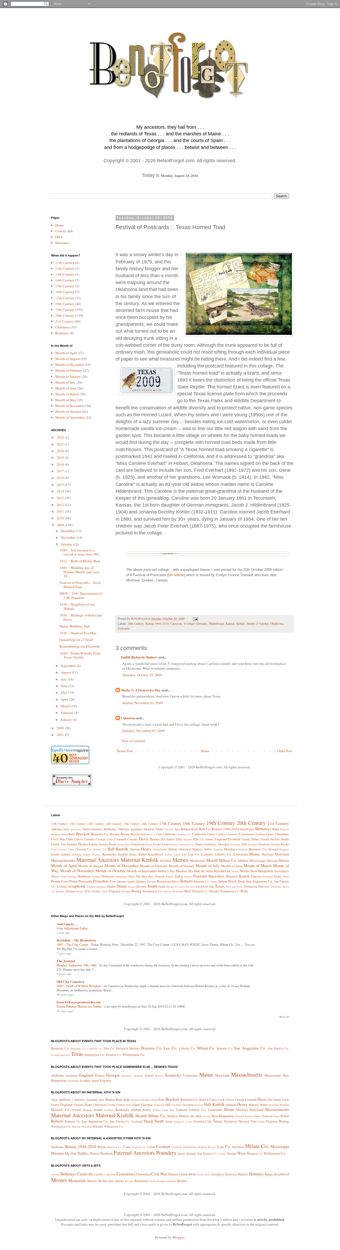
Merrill (212, 860)
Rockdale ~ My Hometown (76, 940)
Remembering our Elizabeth (80, 646)
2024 (61, 437)
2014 (61, 491)
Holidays (230, 849)
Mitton (284, 860)
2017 (61, 471)
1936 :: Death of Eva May (78, 633)
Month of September (70, 417)
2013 (61, 497)
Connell (120, 839)
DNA (58, 236)
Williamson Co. (230, 891)
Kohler (240, 624)
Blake (275, 829)
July (64, 679)
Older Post (284, 750)
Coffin (109, 839)
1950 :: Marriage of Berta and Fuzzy (81, 617)
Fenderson (138, 844)
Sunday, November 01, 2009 (142, 702)
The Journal (66, 960)
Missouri (272, 861)
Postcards (124, 628)
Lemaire (207, 854)
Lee (184, 854)
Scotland (61, 886)
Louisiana (240, 854)
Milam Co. (228, 860)
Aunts (159, 829)
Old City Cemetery (71, 981)
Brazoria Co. (100, 834)
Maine (254, 854)
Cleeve (78, 839)
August (66, 672)
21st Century (64, 321)
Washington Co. (152, 891)
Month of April (66, 352)
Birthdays (263, 828)
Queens (121, 881)
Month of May (65, 399)
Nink (63, 876)
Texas (219, 886)
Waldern (125, 891)
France (166, 844)
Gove (54, 849)
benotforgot (247, 829)
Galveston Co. (186, 844)
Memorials (197, 860)
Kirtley (142, 854)
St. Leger (180, 886)
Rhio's (176, 881)
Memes (180, 859)
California (169, 834)
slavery (141, 886)
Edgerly (188, 839)
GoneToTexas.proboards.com (79, 1001)
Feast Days (124, 844)
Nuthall (96, 876)
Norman (71, 876)
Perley (278, 876)
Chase (270, 834)
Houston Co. (258, 849)
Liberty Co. (223, 854)
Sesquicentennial (96, 886)
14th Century (64, 280)
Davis (143, 838)
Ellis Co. (198, 839)
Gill (244, 844)
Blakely (284, 829)
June (64, 685)
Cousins (132, 839)
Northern (84, 876)
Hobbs (208, 849)
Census (260, 834)
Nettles (245, 870)
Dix (163, 839)
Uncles (95, 891)
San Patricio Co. (278, 1048)
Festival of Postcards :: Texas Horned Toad (80, 584)
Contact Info (64, 231)
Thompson (250, 886)
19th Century (64, 309)
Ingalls (55, 854)
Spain (161, 886)
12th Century (64, 268)
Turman (70, 891)
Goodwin (264, 844)
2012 (61, 504)
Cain (159, 834)
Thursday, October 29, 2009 (142, 675)
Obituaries (107, 876)
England (221, 839)
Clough (100, 839)
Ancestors (76, 829)
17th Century (64, 298)
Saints (213, 881)
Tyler (87, 891)
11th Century (64, 262)
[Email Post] (195, 618)
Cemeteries (247, 834)
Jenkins (87, 854)
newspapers (281, 871)
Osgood (159, 876)
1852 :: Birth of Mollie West (80, 561)
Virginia (114, 891)
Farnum (103, 844)
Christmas (62, 327)
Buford (134, 834)
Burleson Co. (147, 834)
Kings (133, 854)
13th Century (64, 274)
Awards (169, 829)
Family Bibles (250, 839)
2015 (61, 484)
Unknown (128, 717)
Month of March (67, 394)
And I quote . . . (68, 923)
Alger (66, 829)
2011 (61, 511)
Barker (185, 829)
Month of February (68, 370)
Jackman (76, 854)
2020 (61, 450)
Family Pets (58, 844)
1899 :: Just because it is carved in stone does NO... (80, 552)
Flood (149, 844)
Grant (71, 849)
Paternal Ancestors (209, 876)
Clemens (89, 839)
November (68, 537)
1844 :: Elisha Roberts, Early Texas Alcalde (80, 655)
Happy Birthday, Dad (75, 626)
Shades (111, 886)
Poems (55, 881)
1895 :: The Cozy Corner (73, 944)
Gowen (62, 849)
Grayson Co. (83, 849)
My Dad (194, 870)
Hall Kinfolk (118, 848)
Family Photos (77, 844)
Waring (136, 891)
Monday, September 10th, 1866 (77, 965)
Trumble (60, 891)
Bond (64, 834)
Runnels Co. (202, 881)
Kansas (230, 624)
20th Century (136, 624)
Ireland (65, 854)
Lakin (177, 854)
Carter (211, 834)
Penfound (267, 876)
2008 (61, 728)
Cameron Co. (184, 834)
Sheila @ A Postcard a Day (141, 689)
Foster (157, 844)
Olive (131, 876)
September (69, 665)
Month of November (69, 405)
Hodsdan (218, 849)
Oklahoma (276, 624)
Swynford (202, 886)
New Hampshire (262, 870)
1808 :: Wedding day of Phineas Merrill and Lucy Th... (80, 571)
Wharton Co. (200, 891)
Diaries (155, 839)
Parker (179, 876)
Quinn (131, 881)
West (187, 891)
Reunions (62, 333)
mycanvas (222, 870)
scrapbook (77, 886)
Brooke (115, 834)
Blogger (178, 1237)
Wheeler (214, 891)
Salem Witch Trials (231, 881)
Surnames (62, 242)
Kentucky (109, 854)
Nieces (55, 876)
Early (179, 839)
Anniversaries (92, 829)
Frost (174, 844)
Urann (104, 891)
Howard (273, 849)
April (65, 699)
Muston (181, 870)
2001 (61, 734)
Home (205, 750)
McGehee (166, 861)
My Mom (207, 871)
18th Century (64, 303)
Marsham (267, 854)
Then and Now (234, 886)
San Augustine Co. (259, 881)
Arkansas (149, 829)
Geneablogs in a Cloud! (77, 639)
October (67, 544)
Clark (69, 839)
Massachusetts (63, 860)
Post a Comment (134, 740)
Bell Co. (205, 829)
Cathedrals (232, 834)
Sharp (121, 886)
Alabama (56, 829)
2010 (61, 518)
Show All (284, 1016)
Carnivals (176, 624)
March (66, 706)
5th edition (176, 575)
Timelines (276, 886)
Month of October (257, 624)
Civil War (58, 839)
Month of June (65, 388)
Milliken (243, 861)
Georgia (223, 844)
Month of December (69, 364)
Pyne (113, 881)
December (68, 530)
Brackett (83, 833)
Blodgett (56, 834)
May (64, 692)
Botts (71, 834)
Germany (201, 624)
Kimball (123, 854)
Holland (243, 849)
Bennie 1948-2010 (157, 624)
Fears (113, 844)
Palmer (170, 876)
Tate (211, 886)
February (67, 712)
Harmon (135, 849)
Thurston (263, 886)
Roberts (186, 881)
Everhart (189, 624)
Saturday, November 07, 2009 (143, 730)
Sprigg (169, 886)
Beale (194, 829)
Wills (244, 891)
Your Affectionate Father (72, 928)
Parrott (188, 876)
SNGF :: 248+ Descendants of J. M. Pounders (81, 595)
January (67, 719)
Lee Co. (194, 854)
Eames (171, 839)
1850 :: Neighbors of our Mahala (77, 606)
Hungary (284, 849)
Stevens (190, 886)
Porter (73, 881)
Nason (235, 871)
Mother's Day (166, 871)
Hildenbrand (216, 624)
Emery (210, 839)
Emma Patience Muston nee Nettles (80, 1006)
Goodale (252, 844)
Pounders (101, 881)
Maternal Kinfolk (140, 859)
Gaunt (199, 844)
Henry (146, 848)
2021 (61, 444)
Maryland (282, 854)
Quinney (141, 881)
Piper (286, 876)
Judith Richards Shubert (139, 657)
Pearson (256, 876)
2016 (61, 477)
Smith (152, 886)
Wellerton (177, 891)
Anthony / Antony (116, 829)
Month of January (68, 376)
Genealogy (210, 844)
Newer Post (125, 750)
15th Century (64, 286)
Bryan (125, 834)
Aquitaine (136, 829)
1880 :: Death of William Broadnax (79, 986)
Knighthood (155, 854)
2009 (61, 525)
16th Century (64, 291)
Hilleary (173, 849)
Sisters (131, 886)
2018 (61, 464)
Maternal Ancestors (97, 859)
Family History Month (275, 839)
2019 (61, 457)
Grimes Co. (100, 849)
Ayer (177, 829)
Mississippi (257, 860)
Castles (220, 834)
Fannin (93, 844)
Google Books (280, 844)
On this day (144, 876)
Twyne (79, 891)
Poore (65, 881)
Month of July (65, 382)
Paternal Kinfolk (238, 876)
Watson (167, 891)
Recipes (151, 881)
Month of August (67, 358)
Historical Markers (191, 849)
